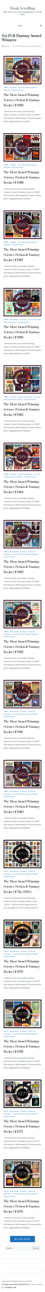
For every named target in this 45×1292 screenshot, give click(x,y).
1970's (6, 871)
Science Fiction (17, 90)
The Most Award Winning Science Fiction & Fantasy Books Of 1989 (22, 100)
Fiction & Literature (25, 397)
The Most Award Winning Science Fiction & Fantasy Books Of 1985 (22, 409)
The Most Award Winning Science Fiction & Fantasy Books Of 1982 (22, 647)
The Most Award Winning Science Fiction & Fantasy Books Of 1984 (22, 487)
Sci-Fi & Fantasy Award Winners (25, 554)
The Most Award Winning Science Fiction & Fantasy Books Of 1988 (22, 177)
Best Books (14, 319)
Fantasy (13, 87)
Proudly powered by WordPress (15, 1284)
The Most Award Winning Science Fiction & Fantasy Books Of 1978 (22, 1046)
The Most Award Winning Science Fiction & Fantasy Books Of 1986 (22, 332)
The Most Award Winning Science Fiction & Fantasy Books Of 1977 (22, 1126)
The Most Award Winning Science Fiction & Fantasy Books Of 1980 (22, 807)
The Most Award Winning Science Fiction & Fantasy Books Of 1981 (22, 727)
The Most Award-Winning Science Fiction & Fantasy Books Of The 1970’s (22, 887)
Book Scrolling (22, 8)
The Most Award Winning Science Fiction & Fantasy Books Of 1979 (22, 967)
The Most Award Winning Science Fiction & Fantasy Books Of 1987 (22, 255)
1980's (6, 87)
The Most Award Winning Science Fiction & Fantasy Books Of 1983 (22, 567)
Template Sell (10, 1287)
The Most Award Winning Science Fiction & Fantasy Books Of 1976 (22, 1206)
